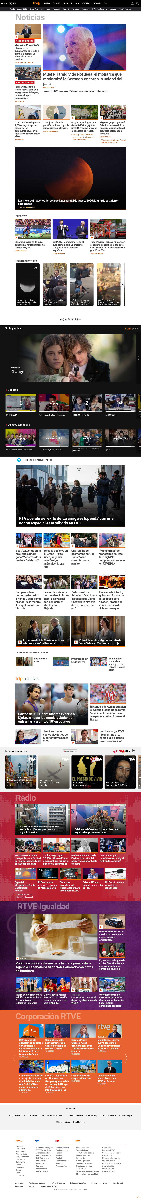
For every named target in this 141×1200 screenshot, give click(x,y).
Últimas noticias (63, 1122)
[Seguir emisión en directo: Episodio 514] (120, 441)
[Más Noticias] (70, 319)
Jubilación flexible (108, 1115)
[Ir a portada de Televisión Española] (45, 1141)
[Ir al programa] (70, 358)
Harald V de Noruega (56, 1115)
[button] (2, 358)
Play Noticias (79, 1122)
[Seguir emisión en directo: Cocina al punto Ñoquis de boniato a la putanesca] (87, 441)
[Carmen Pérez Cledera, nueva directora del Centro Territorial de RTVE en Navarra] (83, 1039)
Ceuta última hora (36, 1115)
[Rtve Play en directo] (10, 3)
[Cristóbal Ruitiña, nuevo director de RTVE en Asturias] (109, 1072)
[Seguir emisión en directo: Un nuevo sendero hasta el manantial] (54, 406)
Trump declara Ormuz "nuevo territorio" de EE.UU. (113, 141)
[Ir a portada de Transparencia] (100, 1141)
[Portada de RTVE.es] (36, 4)
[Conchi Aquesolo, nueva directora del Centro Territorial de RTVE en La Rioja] (57, 1038)
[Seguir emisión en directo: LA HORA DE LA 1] (21, 406)
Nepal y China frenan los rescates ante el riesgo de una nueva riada (84, 137)
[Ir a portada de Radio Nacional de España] (65, 1141)
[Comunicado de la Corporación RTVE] (83, 1071)
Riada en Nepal (125, 1115)
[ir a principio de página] (138, 1197)
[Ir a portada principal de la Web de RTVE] (25, 1141)
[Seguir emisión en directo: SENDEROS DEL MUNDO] (87, 406)
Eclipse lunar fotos (17, 1115)
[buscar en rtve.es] (137, 3)
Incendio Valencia (75, 1115)
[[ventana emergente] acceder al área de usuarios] (132, 3)
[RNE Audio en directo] (14, 3)
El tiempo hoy (91, 1115)
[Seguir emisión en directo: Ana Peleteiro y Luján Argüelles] (54, 441)
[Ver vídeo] (20, 770)
